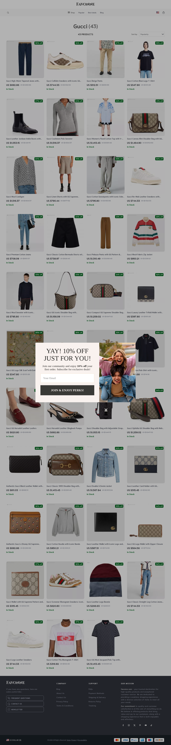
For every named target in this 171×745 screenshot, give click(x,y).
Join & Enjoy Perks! (67, 390)
